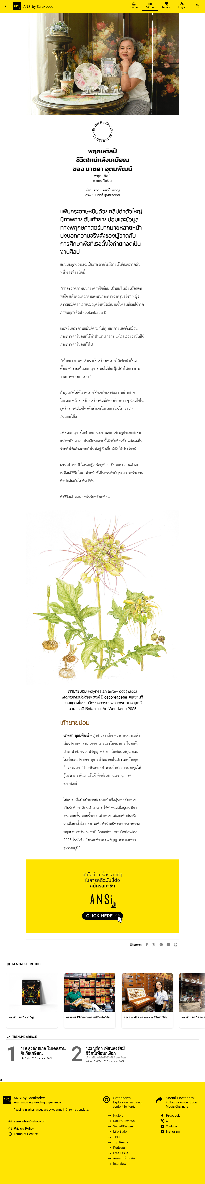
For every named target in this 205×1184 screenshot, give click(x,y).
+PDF (117, 1137)
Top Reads (120, 1142)
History (118, 1115)
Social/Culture (123, 1126)
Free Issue (120, 1153)
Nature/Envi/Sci (124, 1121)
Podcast (119, 1148)
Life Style (120, 1131)
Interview (119, 1164)
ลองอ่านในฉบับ (124, 1158)
